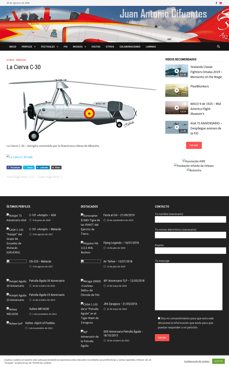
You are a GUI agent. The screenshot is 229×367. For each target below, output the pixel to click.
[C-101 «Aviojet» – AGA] (17, 215)
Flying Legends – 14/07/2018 (121, 242)
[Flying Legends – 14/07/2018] (91, 243)
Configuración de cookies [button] (197, 361)
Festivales (48, 46)
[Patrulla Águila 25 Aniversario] (17, 295)
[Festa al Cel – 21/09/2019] (91, 215)
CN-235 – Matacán (40, 261)
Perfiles (27, 46)
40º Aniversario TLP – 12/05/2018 (124, 280)
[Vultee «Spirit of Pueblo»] (15, 323)
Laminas (151, 46)
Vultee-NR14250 (39, 309)
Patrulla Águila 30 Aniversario (47, 280)
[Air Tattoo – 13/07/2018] (91, 262)
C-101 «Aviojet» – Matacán (45, 229)
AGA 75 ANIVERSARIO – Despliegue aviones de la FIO (206, 128)
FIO (66, 46)
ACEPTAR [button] (218, 361)
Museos (78, 46)
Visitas (96, 46)
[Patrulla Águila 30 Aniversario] (17, 281)
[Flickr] (220, 3)
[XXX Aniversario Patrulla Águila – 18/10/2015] (91, 332)
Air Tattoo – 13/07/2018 (117, 261)
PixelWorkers (199, 86)
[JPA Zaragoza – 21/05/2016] (91, 304)
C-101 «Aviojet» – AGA (42, 215)
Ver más (194, 145)
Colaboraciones (130, 46)
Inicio (12, 46)
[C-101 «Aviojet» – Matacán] (17, 230)
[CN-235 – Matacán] (17, 262)
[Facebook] (217, 3)
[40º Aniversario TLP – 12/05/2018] (91, 281)
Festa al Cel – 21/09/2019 (119, 215)
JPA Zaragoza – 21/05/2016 (120, 304)
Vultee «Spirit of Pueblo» (40, 323)
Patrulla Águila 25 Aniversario (47, 295)
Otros (110, 46)
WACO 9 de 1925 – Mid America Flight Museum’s (205, 109)
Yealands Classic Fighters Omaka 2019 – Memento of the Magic (206, 72)
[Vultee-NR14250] (17, 309)
